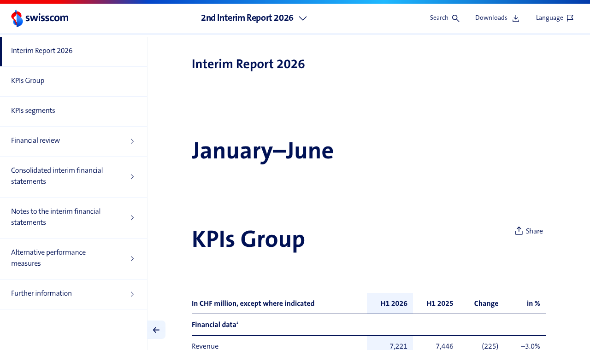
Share (534, 231)
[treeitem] (73, 52)
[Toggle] (156, 330)
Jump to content (69, 4)
